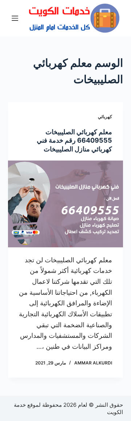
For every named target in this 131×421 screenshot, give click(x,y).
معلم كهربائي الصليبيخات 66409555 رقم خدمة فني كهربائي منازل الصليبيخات (74, 140)
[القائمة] (15, 18)
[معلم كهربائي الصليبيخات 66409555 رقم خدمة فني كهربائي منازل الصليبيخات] (65, 204)
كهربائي (105, 116)
